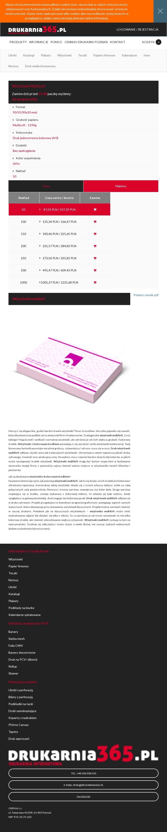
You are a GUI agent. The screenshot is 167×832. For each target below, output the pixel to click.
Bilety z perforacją (20, 697)
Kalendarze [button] (129, 55)
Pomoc (56, 42)
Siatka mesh (16, 638)
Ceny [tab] (46, 186)
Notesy (13, 580)
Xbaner (13, 673)
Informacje (38, 42)
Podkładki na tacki (20, 704)
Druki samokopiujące (22, 711)
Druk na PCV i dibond (22, 659)
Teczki (12, 573)
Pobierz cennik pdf (146, 295)
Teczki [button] (82, 55)
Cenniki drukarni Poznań (86, 42)
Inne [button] (147, 55)
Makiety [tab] (120, 186)
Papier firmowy (18, 566)
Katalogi (14, 594)
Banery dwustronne (21, 652)
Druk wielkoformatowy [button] (40, 66)
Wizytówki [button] (64, 55)
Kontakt (117, 42)
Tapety (13, 732)
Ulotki (12, 587)
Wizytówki (15, 559)
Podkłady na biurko (21, 608)
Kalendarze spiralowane (24, 615)
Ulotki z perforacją (20, 690)
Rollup (12, 666)
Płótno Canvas (18, 725)
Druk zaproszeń (18, 738)
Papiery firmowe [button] (104, 55)
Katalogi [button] (28, 55)
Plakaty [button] (46, 55)
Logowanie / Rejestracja (138, 29)
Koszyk (148, 42)
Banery (13, 631)
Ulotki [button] (12, 55)
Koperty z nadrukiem (22, 718)
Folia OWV (15, 645)
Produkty (18, 42)
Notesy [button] (13, 66)
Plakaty (13, 601)
